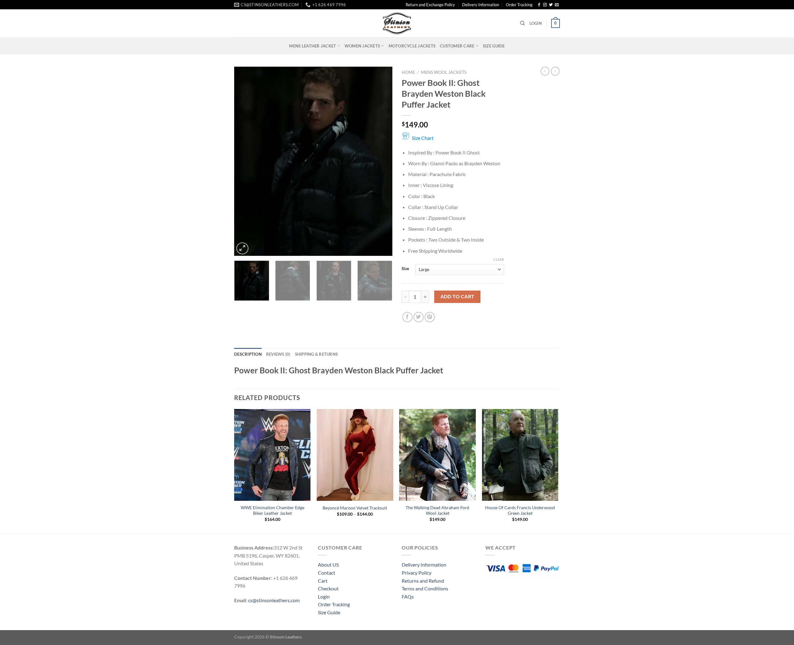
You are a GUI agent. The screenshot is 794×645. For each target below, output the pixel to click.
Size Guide (494, 45)
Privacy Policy (416, 573)
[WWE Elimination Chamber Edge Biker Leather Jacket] (272, 455)
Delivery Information (480, 4)
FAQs (408, 596)
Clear (498, 259)
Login (324, 596)
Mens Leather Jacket (312, 45)
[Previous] (245, 161)
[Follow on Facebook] (539, 5)
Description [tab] (248, 354)
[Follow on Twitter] (551, 5)
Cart (323, 581)
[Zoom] (242, 248)
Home (408, 72)
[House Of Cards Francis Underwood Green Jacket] (520, 455)
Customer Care (457, 45)
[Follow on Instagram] (545, 5)
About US (328, 564)
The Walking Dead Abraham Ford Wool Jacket (437, 510)
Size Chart (423, 138)
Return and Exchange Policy (430, 4)
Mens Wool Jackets (443, 72)
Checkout (328, 588)
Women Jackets (362, 45)
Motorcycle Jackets (412, 45)
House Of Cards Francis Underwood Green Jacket (520, 510)
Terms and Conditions (425, 588)
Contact (326, 573)
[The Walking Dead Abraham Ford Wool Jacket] (437, 455)
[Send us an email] (557, 5)
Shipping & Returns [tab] (316, 354)
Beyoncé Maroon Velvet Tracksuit (355, 507)
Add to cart (457, 296)
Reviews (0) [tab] (278, 354)
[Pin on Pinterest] (430, 317)
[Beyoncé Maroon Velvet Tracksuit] (355, 455)
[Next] (381, 161)
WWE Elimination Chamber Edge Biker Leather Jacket (272, 510)
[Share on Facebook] (407, 317)
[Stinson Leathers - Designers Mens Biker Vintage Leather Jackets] (397, 23)
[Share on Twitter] (418, 317)
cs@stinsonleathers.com (274, 600)
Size (405, 269)
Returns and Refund (423, 581)
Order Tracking (519, 4)
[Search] (522, 23)
